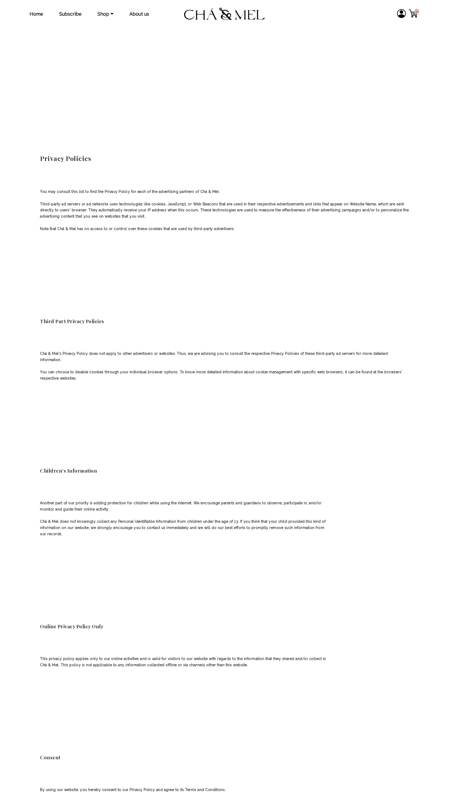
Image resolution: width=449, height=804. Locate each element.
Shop (103, 14)
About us (139, 14)
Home (36, 14)
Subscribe (70, 14)
